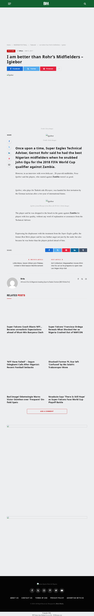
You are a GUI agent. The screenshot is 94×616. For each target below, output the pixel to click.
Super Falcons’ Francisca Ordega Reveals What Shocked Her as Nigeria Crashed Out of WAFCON (65, 329)
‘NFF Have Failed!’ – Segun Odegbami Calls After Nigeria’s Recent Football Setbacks (23, 364)
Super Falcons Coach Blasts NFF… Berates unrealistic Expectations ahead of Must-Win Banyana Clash (25, 329)
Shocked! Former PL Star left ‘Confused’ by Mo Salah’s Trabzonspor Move (63, 364)
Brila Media (60, 604)
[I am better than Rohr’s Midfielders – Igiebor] (47, 100)
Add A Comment (47, 411)
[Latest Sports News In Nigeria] (47, 3)
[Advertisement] (47, 26)
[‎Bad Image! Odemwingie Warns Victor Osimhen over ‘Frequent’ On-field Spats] (26, 382)
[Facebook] (9, 141)
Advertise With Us (75, 598)
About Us (14, 598)
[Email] (9, 164)
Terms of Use (41, 598)
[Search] (84, 3)
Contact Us (26, 598)
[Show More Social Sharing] (59, 69)
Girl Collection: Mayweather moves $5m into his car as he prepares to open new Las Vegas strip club (67, 265)
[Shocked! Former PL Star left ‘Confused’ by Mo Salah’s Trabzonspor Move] (67, 347)
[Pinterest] (9, 158)
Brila (21, 51)
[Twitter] (9, 147)
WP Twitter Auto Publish (38, 615)
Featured (11, 51)
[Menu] (9, 3)
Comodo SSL (46, 613)
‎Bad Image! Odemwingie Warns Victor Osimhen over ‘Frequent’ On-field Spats (26, 399)
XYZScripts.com (57, 615)
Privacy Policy (57, 598)
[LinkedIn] (9, 153)
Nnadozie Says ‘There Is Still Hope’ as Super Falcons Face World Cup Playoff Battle (66, 399)
